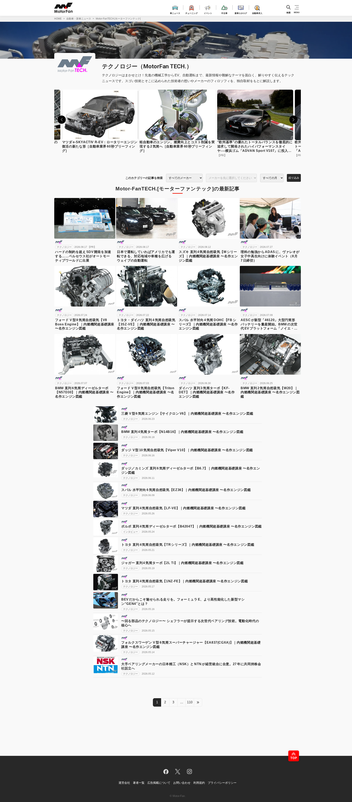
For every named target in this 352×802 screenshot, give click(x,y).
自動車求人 (257, 12)
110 (190, 702)
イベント (208, 12)
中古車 (224, 12)
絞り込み (294, 177)
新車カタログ (241, 12)
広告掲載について (158, 782)
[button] (62, 120)
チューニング (191, 12)
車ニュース (175, 12)
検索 (288, 12)
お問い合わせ (181, 782)
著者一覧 (138, 782)
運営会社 (124, 782)
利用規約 (199, 782)
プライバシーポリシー (222, 782)
